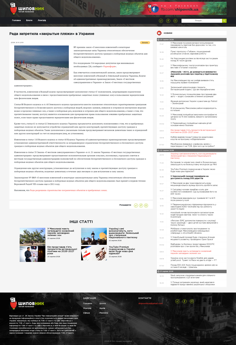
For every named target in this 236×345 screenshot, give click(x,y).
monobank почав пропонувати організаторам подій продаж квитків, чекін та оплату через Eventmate (192, 215)
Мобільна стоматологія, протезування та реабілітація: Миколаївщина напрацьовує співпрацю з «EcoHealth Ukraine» (190, 231)
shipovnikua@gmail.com (150, 303)
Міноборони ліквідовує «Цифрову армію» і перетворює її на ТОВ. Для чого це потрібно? (193, 145)
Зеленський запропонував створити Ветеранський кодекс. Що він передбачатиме (193, 88)
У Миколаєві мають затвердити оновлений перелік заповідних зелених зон (60, 232)
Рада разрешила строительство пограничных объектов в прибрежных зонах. (68, 190)
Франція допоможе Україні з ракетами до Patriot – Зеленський (194, 102)
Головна (16, 20)
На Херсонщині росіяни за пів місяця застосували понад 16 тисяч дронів (194, 60)
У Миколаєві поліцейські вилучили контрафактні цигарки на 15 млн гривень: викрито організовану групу (194, 117)
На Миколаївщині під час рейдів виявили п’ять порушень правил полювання (192, 82)
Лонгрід (42, 20)
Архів (102, 308)
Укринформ (109, 66)
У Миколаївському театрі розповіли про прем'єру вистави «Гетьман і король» (194, 67)
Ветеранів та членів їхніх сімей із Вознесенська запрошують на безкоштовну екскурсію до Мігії (194, 163)
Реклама (104, 313)
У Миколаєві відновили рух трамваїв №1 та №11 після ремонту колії (193, 199)
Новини (168, 33)
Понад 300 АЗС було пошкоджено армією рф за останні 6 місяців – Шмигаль (194, 266)
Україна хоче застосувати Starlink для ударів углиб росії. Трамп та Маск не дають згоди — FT (194, 259)
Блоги (29, 20)
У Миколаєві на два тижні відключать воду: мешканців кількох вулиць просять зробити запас (194, 184)
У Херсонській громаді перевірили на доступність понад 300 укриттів (190, 177)
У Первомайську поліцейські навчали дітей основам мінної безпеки (191, 124)
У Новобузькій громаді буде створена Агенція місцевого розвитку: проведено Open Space (193, 238)
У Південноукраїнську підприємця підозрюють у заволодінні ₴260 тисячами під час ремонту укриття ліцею (193, 207)
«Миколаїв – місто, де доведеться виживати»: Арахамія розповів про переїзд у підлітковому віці (194, 74)
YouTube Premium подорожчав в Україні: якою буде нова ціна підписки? (122, 250)
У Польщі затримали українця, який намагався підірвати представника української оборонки (193, 283)
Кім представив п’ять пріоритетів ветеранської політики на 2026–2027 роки (62, 250)
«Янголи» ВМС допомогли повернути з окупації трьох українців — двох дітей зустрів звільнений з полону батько (194, 223)
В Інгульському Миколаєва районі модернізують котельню (193, 109)
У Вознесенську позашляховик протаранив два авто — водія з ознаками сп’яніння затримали (193, 95)
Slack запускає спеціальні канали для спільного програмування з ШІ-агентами (193, 277)
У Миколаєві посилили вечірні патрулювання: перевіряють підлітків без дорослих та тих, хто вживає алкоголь (193, 45)
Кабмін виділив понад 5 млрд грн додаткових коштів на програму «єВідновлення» (192, 138)
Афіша (86, 313)
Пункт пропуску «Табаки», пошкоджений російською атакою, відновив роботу (190, 53)
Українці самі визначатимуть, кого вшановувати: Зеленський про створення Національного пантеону (124, 233)
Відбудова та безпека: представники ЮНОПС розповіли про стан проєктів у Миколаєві (193, 245)
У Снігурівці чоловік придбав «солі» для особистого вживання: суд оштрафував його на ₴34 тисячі (194, 192)
